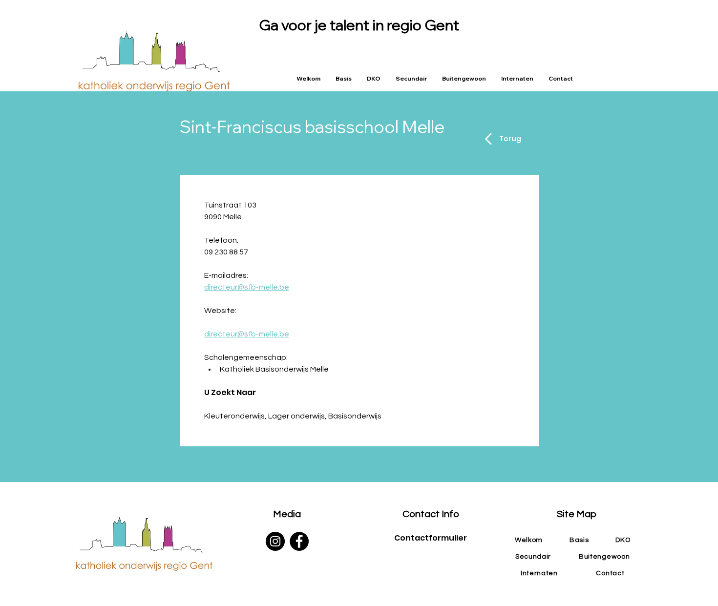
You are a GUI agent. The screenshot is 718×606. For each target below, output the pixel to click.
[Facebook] (299, 541)
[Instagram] (275, 541)
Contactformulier (430, 537)
